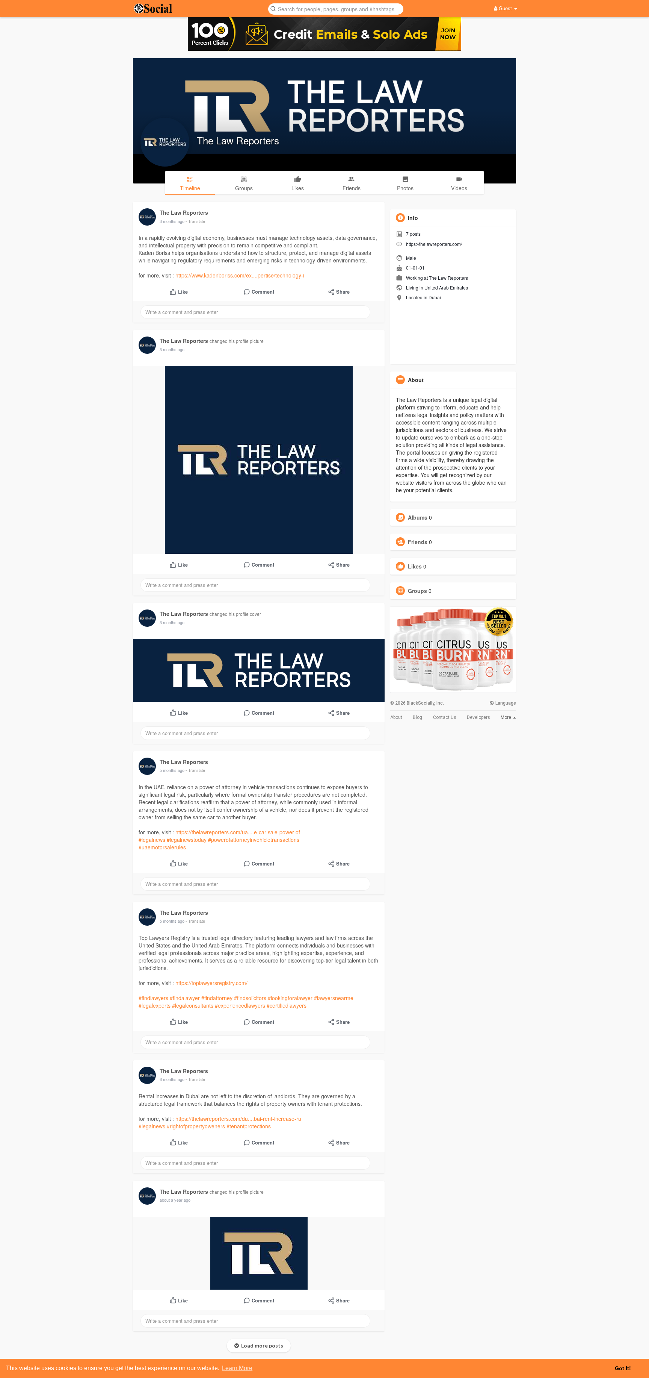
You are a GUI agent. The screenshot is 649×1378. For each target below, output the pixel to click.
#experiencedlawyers (240, 1005)
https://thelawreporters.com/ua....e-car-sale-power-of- (238, 832)
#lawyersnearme (333, 998)
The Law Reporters (238, 140)
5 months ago (172, 770)
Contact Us (444, 717)
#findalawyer (185, 998)
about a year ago (175, 1200)
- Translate (195, 221)
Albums (417, 517)
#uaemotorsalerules (162, 847)
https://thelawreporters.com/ (434, 244)
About (396, 717)
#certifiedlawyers (286, 1005)
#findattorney (216, 998)
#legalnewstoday (187, 839)
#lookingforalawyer (290, 998)
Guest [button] (505, 8)
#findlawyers (153, 998)
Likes (415, 566)
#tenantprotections (248, 1126)
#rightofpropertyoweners (196, 1126)
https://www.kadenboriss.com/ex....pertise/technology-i (239, 275)
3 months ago (172, 221)
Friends (417, 542)
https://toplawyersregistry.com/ (211, 983)
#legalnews (152, 839)
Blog (417, 717)
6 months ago (172, 1079)
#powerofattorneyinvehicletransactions (253, 839)
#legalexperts (155, 1005)
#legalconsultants (192, 1005)
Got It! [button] (623, 1368)
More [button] (506, 717)
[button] (336, 8)
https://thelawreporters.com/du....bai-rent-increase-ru (238, 1118)
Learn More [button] (237, 1368)
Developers (478, 717)
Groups (417, 591)
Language (505, 703)
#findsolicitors (250, 998)
